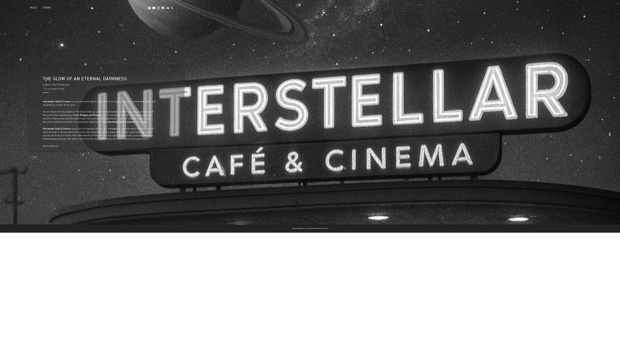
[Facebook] (163, 8)
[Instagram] (158, 8)
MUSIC (33, 7)
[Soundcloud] (167, 8)
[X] (172, 8)
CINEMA (46, 7)
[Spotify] (149, 8)
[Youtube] (154, 8)
